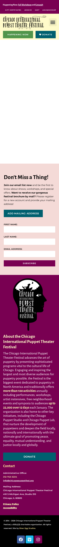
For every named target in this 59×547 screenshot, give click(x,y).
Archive (28, 10)
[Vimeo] (30, 539)
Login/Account (49, 10)
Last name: (10, 237)
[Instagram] (38, 539)
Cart (37, 10)
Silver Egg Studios (27, 528)
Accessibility (10, 508)
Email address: (13, 249)
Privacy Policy (11, 504)
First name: (10, 224)
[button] (53, 22)
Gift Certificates (13, 10)
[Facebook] (21, 539)
